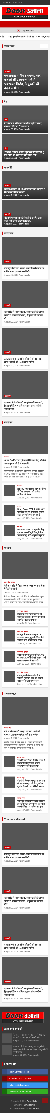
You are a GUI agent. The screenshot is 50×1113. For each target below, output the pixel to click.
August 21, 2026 (11, 412)
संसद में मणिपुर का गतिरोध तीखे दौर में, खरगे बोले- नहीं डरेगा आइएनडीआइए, (23, 219)
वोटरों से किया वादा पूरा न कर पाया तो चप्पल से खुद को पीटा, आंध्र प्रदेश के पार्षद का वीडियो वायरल (31, 783)
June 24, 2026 (23, 643)
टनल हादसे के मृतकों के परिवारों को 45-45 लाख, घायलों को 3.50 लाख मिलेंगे (25, 84)
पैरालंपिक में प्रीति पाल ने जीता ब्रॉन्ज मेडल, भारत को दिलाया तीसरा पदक (23, 125)
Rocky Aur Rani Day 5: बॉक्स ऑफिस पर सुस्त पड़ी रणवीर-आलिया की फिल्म (31, 491)
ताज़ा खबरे (9, 46)
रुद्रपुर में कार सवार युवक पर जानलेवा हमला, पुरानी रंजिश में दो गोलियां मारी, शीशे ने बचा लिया (30, 637)
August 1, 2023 (10, 195)
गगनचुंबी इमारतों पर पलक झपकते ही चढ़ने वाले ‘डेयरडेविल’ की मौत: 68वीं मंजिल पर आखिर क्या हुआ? (31, 804)
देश (5, 101)
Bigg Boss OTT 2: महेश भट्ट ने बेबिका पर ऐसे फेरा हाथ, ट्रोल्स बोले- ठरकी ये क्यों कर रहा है (31, 512)
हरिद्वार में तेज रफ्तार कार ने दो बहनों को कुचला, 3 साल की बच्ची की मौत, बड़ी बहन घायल (31, 617)
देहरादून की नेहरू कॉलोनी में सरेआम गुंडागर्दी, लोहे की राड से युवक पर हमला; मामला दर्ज (30, 678)
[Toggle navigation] (5, 24)
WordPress (34, 1108)
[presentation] (42, 46)
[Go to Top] (45, 1100)
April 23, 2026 (23, 664)
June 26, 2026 (23, 623)
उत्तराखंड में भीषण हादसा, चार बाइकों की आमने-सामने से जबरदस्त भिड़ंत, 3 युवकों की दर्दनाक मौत (24, 315)
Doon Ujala (32, 1101)
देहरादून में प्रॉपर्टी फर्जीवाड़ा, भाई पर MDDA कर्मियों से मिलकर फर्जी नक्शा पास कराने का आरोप (31, 657)
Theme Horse (28, 1105)
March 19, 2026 (24, 684)
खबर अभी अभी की (13, 1029)
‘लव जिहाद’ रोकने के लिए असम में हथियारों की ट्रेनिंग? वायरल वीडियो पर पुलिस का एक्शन (31, 763)
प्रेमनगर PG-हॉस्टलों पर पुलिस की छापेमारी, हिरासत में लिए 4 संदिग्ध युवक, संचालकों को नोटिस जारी (23, 405)
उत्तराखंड (9, 75)
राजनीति (8, 167)
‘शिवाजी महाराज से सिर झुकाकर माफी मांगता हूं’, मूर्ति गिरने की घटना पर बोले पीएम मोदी (24, 153)
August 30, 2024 (11, 129)
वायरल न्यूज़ (10, 693)
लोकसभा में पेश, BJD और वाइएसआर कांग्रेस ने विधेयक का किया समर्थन (24, 191)
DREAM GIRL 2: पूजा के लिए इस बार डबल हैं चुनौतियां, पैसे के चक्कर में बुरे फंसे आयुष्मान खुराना (30, 532)
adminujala (26, 92)
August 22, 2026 (13, 92)
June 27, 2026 (10, 592)
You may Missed (14, 819)
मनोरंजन (8, 422)
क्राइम (7, 547)
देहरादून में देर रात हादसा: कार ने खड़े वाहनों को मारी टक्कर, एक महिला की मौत (30, 1036)
